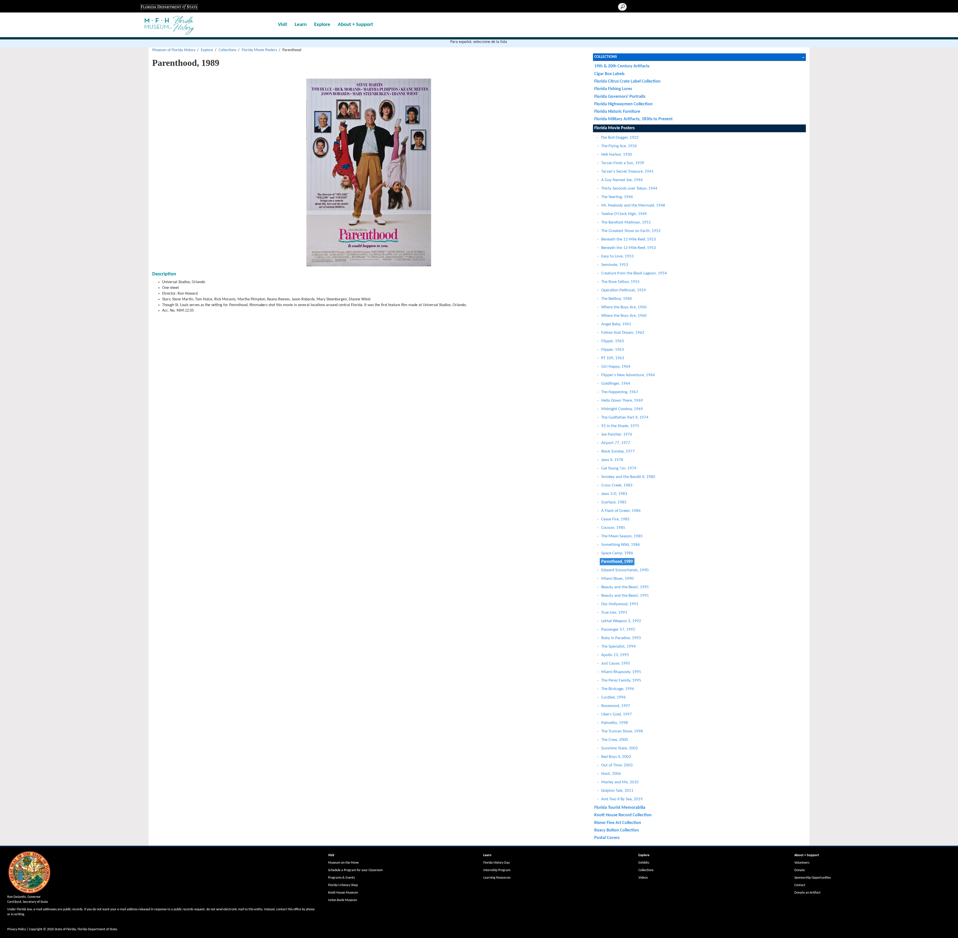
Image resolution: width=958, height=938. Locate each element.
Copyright (35, 929)
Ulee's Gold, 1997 (616, 714)
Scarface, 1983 (613, 502)
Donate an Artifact (807, 893)
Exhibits (643, 863)
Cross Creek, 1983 (616, 485)
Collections (227, 50)
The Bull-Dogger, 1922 (620, 137)
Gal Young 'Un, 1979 (618, 468)
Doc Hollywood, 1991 (619, 604)
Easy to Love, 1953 (617, 256)
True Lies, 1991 (614, 612)
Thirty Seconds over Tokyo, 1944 (629, 188)
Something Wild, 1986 (620, 545)
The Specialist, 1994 (618, 646)
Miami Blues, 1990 (617, 579)
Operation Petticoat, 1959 (623, 290)
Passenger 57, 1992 (618, 629)
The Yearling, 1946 (617, 197)
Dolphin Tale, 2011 (617, 791)
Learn (301, 24)
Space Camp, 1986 (617, 553)
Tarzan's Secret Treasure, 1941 (627, 171)
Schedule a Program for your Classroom (355, 870)
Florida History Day (496, 863)
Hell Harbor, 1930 (616, 154)
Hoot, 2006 (611, 774)
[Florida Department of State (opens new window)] (169, 6)
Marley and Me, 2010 (620, 782)
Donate (799, 870)
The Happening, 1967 (619, 392)
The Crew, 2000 (614, 740)
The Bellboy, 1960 (616, 299)
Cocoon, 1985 (613, 528)
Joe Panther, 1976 (616, 434)
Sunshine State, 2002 (619, 748)
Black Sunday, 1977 (618, 451)
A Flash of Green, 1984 (621, 511)
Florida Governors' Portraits (619, 96)
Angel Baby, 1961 (616, 324)
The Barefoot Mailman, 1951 (626, 222)
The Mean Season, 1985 (622, 536)
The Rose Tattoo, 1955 (620, 282)
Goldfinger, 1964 (615, 383)
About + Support (355, 24)
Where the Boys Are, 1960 (624, 307)
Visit (282, 24)
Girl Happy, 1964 (615, 366)
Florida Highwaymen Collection (623, 104)
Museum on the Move (343, 863)
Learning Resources (496, 878)
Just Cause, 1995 (615, 663)
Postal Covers (606, 837)
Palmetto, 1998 (614, 723)
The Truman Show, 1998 (622, 731)
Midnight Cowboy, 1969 (622, 409)
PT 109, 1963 (612, 358)
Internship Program (496, 870)
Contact (799, 885)
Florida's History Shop (343, 885)
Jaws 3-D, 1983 (614, 494)
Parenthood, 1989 (617, 562)
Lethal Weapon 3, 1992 (621, 621)
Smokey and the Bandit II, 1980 (628, 477)
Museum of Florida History (173, 50)
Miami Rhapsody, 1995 (621, 672)
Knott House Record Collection (623, 815)
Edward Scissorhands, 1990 (625, 570)
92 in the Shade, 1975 (620, 426)
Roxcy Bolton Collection (616, 830)
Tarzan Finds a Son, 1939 (622, 163)
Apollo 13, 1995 (615, 655)
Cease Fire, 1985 (615, 519)
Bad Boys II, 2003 (616, 757)
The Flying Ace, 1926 (619, 146)
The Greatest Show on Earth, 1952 (631, 231)
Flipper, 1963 (612, 341)
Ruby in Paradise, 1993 (621, 638)
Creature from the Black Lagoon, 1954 (634, 273)
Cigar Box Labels (609, 74)
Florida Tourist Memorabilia (619, 807)
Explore (322, 24)
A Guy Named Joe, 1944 (622, 180)
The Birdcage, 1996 (617, 689)
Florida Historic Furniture (617, 111)
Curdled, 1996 (613, 697)
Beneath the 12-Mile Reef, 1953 (628, 239)
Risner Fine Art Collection (617, 823)
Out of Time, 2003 (617, 765)
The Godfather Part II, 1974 (624, 417)
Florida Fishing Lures (613, 89)
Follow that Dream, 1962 (622, 333)
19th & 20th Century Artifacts (621, 66)
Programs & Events (341, 878)
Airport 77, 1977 (615, 443)
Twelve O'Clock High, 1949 (624, 214)
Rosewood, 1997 (615, 706)
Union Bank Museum (342, 900)
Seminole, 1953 (614, 265)
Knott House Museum (343, 893)
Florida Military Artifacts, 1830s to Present (633, 119)
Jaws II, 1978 (612, 460)
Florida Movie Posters (259, 50)
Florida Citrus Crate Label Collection (627, 81)
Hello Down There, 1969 (622, 400)
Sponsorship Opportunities (812, 878)
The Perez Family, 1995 (621, 680)
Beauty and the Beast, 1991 (625, 587)
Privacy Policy (16, 929)
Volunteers (801, 863)
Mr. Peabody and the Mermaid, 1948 (633, 205)
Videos (643, 878)
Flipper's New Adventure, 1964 (628, 375)
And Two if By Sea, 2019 (622, 799)
